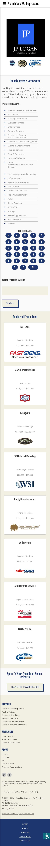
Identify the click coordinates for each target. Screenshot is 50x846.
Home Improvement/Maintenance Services (20, 164)
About (25, 828)
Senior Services (15, 203)
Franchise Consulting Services (13, 709)
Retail (10, 199)
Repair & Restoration (17, 194)
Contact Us (6, 757)
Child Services (14, 126)
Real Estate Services (17, 190)
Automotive (13, 114)
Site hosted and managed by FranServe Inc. (18, 814)
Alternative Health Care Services (22, 110)
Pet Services (13, 186)
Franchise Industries (9, 739)
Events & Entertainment (19, 145)
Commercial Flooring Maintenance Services (18, 136)
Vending (11, 223)
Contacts (25, 840)
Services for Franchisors (11, 715)
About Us (5, 754)
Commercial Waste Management (23, 141)
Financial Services (15, 149)
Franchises (25, 836)
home (25, 824)
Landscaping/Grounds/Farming (22, 174)
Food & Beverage (16, 154)
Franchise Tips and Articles (12, 767)
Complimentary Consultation (13, 721)
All (33, 267)
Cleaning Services (16, 131)
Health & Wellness (16, 158)
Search (10, 303)
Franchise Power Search (25, 686)
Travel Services (15, 219)
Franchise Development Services (14, 725)
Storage (11, 211)
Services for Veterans (10, 718)
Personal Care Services (18, 182)
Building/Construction (17, 118)
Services (25, 832)
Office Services (15, 178)
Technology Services (17, 215)
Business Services (16, 122)
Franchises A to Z (8, 736)
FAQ (3, 760)
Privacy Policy (8, 808)
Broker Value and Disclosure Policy (17, 805)
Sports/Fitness (14, 207)
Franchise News (8, 764)
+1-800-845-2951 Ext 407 (21, 792)
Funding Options (8, 712)
